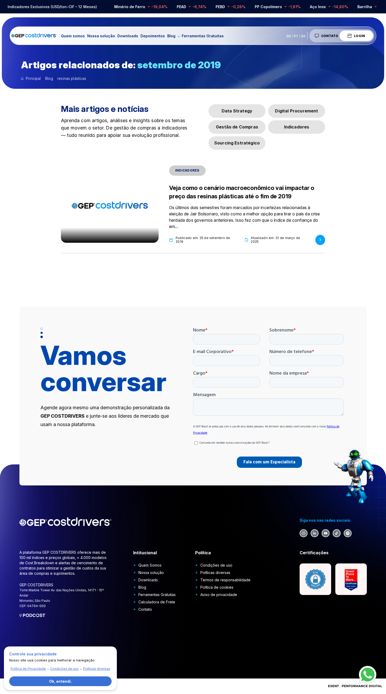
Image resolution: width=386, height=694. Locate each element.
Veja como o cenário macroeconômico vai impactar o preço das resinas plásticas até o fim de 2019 (241, 192)
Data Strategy (237, 110)
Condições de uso (216, 565)
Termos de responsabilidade (225, 580)
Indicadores (296, 127)
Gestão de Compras (237, 127)
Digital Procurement (296, 110)
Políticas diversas (215, 572)
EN (288, 36)
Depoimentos (152, 36)
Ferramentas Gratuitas (203, 36)
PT (296, 36)
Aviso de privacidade (218, 594)
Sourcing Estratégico (237, 143)
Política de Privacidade (28, 669)
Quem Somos (149, 565)
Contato (329, 36)
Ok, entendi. (60, 681)
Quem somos (73, 36)
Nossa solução (101, 36)
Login (359, 36)
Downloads (127, 36)
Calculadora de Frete (156, 602)
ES (303, 36)
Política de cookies (216, 587)
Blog (171, 36)
